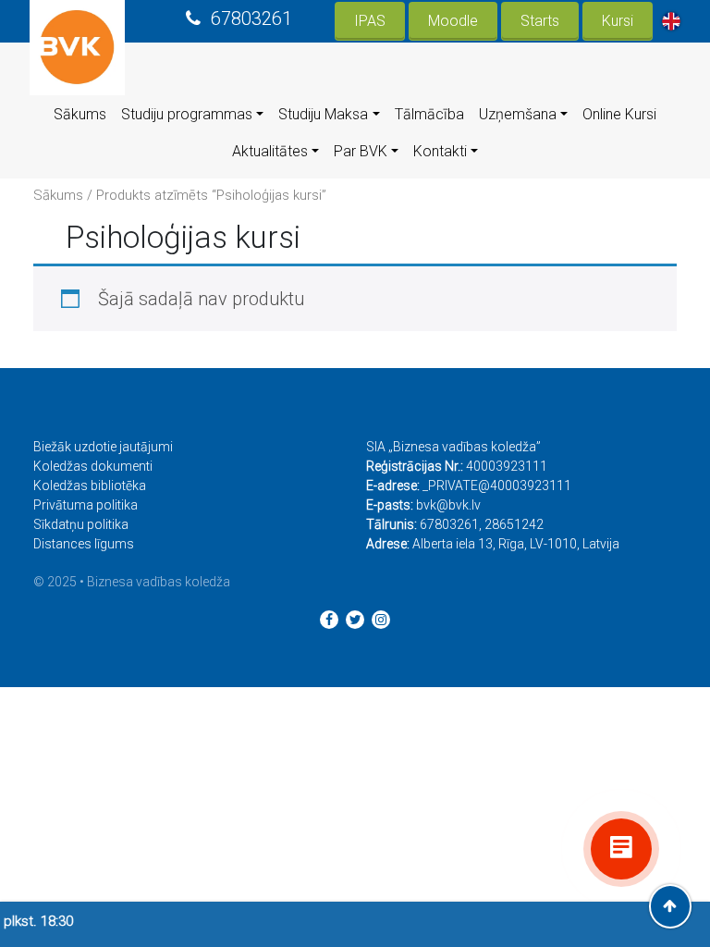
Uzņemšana (518, 114)
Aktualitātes (270, 151)
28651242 (514, 524)
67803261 (251, 18)
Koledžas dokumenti (93, 466)
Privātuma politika (85, 505)
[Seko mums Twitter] (355, 619)
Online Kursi (619, 114)
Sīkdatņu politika (81, 524)
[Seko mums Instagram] (381, 619)
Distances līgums (83, 543)
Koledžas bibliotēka (89, 485)
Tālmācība (429, 114)
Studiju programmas (186, 114)
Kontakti (440, 151)
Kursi (617, 21)
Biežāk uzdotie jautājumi (103, 446)
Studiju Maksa (323, 114)
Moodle (453, 21)
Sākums (80, 114)
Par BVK (360, 151)
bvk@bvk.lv (448, 505)
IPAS (370, 21)
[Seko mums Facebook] (329, 619)
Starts (539, 21)
